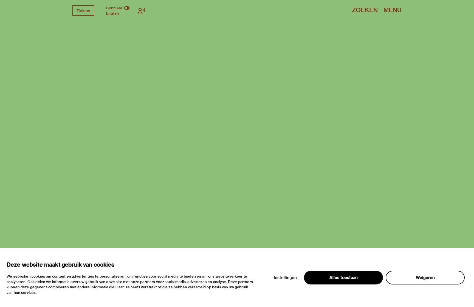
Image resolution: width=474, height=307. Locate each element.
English (112, 13)
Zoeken (365, 10)
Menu (392, 10)
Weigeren (425, 277)
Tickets (83, 10)
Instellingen (285, 277)
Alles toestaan (343, 277)
